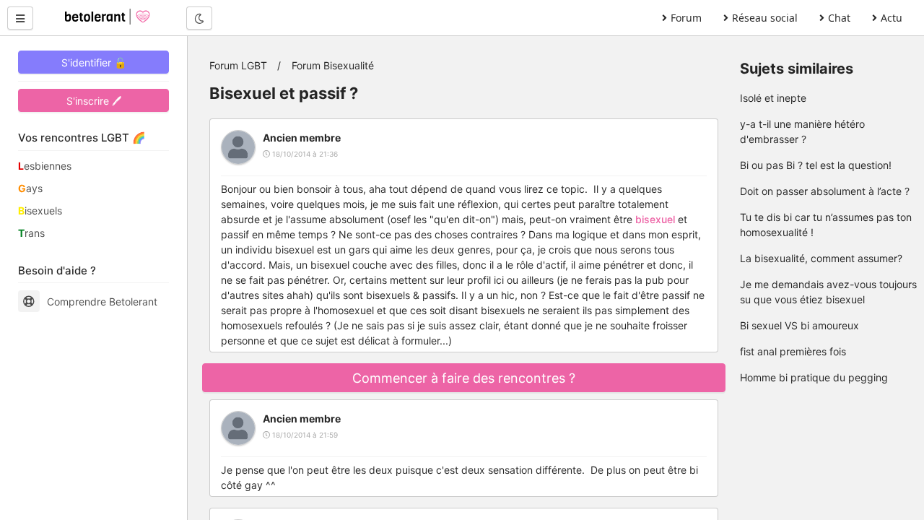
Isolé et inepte (773, 98)
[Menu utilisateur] (20, 18)
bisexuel (655, 219)
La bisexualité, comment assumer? (821, 258)
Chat (839, 18)
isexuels (40, 210)
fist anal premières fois (793, 351)
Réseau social (765, 18)
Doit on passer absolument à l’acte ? (825, 191)
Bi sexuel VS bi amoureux (799, 325)
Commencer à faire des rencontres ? (463, 378)
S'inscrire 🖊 (93, 101)
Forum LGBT (238, 65)
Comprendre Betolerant (102, 301)
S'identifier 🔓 (93, 62)
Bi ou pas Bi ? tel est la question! (816, 165)
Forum (686, 18)
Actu (891, 18)
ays (30, 188)
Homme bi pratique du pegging (814, 377)
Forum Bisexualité (333, 65)
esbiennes (44, 166)
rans (31, 233)
